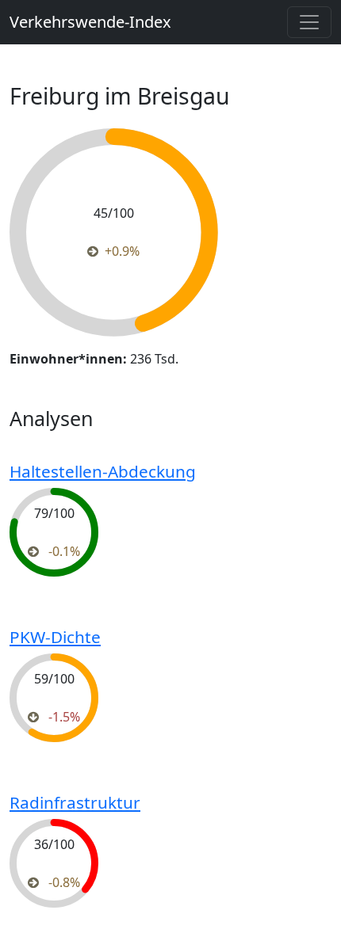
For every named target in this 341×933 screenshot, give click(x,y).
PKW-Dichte (55, 637)
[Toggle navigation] (309, 22)
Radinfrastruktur (75, 802)
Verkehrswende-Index (90, 21)
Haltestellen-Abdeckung (103, 471)
